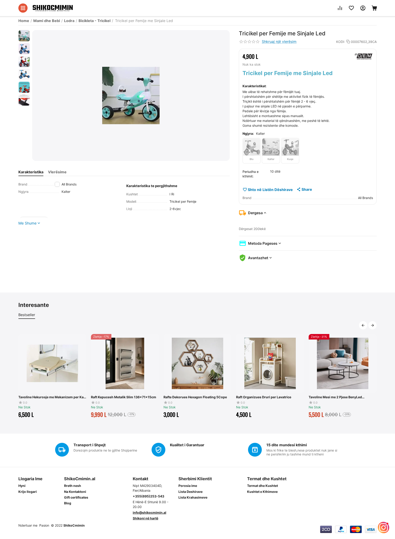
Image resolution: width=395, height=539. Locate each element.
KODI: (340, 42)
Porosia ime (187, 486)
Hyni (21, 486)
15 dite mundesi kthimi (286, 445)
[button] (304, 189)
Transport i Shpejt (89, 445)
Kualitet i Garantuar (187, 445)
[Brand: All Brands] (364, 56)
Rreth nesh (72, 486)
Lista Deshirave (190, 492)
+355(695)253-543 (148, 496)
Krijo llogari (27, 492)
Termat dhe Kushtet (262, 486)
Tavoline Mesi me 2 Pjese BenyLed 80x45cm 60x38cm (277, 397)
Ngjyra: (248, 133)
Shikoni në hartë (145, 518)
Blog (67, 503)
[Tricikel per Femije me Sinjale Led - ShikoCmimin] (131, 95)
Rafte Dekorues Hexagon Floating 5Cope (137, 397)
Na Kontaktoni (75, 492)
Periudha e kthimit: (251, 174)
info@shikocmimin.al (149, 512)
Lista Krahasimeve (192, 497)
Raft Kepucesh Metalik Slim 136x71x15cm (65, 397)
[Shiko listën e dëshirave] (351, 8)
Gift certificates (76, 497)
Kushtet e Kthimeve (262, 492)
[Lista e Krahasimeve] (339, 8)
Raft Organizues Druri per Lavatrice (205, 397)
